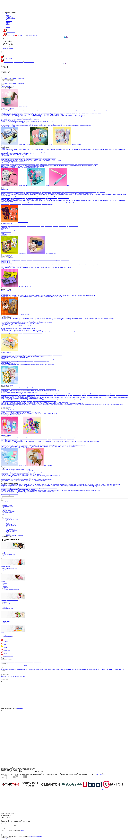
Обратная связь (9, 17)
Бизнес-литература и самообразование (9, 192)
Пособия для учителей (115, 149)
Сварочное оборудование (43, 491)
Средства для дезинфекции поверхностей (22, 397)
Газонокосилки (26, 490)
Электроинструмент (5, 484)
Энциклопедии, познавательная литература (60, 194)
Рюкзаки (20, 152)
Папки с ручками (13, 153)
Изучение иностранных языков (81, 149)
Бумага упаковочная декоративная (18, 260)
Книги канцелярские (57, 355)
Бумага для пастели (80, 110)
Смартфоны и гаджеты (6, 476)
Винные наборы (81, 445)
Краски (27, 158)
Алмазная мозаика (5, 228)
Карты (13, 162)
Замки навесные (21, 492)
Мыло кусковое (52, 389)
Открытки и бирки (65, 260)
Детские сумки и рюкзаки (32, 152)
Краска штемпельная (37, 333)
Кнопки (21, 330)
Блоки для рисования (46, 165)
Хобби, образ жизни (62, 193)
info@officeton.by (101, 774)
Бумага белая (13, 356)
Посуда (2, 445)
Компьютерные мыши (30, 166)
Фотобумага (27, 356)
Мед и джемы (13, 414)
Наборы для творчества (6, 232)
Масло (32, 114)
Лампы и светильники (6, 443)
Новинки (38, 669)
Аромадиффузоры (74, 403)
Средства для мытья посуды (30, 395)
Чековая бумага (16, 361)
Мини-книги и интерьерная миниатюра (44, 199)
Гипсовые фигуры (79, 441)
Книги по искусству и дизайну (8, 196)
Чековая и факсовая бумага (7, 361)
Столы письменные (21, 437)
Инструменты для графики (33, 119)
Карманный (10, 469)
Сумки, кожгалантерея (6, 295)
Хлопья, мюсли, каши (53, 413)
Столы (2, 437)
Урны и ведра (77, 399)
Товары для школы (7, 505)
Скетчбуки (10, 110)
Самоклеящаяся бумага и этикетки (8, 359)
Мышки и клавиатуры (6, 473)
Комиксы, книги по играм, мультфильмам (79, 194)
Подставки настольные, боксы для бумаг (35, 331)
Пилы (93, 484)
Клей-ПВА (20, 325)
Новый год (17, 266)
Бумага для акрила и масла (43, 110)
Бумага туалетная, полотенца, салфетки (10, 387)
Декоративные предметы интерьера (9, 441)
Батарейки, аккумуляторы (24, 471)
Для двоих (68, 226)
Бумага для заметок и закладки (8, 357)
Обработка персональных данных (51, 669)
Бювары (47, 331)
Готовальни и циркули (37, 160)
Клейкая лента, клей (5, 325)
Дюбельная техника (12, 489)
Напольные (19, 121)
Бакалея (2, 415)
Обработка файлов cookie (107, 669)
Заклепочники (64, 485)
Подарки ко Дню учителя (97, 264)
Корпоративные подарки (6, 263)
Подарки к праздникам (6, 264)
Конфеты (12, 412)
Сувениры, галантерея (11, 526)
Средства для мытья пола (73, 395)
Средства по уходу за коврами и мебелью (10, 396)
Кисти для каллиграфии (59, 125)
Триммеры (90, 490)
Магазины (8, 16)
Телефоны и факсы (47, 479)
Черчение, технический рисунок (8, 126)
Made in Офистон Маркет (9, 511)
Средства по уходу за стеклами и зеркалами (118, 395)
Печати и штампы (16, 333)
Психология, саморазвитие (21, 193)
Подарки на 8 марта (41, 264)
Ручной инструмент (5, 486)
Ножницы (49, 160)
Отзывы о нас (9, 662)
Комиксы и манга (41, 198)
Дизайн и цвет (50, 196)
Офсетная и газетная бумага (42, 361)
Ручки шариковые (8, 319)
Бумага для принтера (5, 356)
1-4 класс (33, 149)
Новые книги (4, 190)
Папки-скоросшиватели (27, 318)
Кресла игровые (62, 439)
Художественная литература (16, 194)
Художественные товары (11, 520)
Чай (9, 409)
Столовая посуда (28, 445)
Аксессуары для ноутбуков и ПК (23, 475)
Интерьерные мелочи (95, 441)
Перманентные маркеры (20, 322)
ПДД (13, 150)
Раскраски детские (93, 194)
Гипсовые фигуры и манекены (8, 120)
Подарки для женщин (5, 261)
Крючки (121, 404)
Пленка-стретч (18, 404)
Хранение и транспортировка (7, 494)
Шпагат (51, 404)
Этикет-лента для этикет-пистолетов (37, 359)
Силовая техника (4, 491)
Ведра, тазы (14, 492)
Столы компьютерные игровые (67, 437)
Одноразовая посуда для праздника (64, 267)
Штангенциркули (53, 488)
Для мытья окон (16, 405)
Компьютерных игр (16, 204)
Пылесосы (34, 478)
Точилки (45, 160)
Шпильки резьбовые (30, 489)
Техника (8, 534)
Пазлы (2, 229)
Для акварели (15, 115)
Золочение (79, 125)
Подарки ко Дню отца (63, 264)
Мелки (54, 158)
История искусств (58, 196)
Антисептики (14, 389)
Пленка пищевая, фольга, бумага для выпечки (73, 404)
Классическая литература (19, 198)
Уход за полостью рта (18, 402)
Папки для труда (30, 153)
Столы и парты (21, 161)
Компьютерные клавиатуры (27, 473)
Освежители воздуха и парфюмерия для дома (11, 403)
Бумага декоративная (18, 110)
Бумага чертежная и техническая (8, 364)
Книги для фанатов (5, 204)
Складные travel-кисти (61, 115)
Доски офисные (44, 446)
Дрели (21, 484)
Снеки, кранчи (26, 413)
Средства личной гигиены (7, 402)
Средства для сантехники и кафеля (59, 395)
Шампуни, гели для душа (40, 402)
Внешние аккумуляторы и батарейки (9, 471)
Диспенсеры (3, 393)
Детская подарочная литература (42, 194)
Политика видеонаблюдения (66, 669)
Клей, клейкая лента (58, 404)
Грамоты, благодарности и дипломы (37, 159)
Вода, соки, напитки (5, 411)
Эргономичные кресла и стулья (26, 439)
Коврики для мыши (39, 166)
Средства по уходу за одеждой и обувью (110, 404)
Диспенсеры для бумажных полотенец (47, 393)
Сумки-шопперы (15, 295)
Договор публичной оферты (79, 669)
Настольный (16, 469)
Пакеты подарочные (55, 260)
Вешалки (13, 442)
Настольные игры (15, 167)
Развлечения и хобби (10, 524)
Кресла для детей (14, 161)
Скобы (33, 328)
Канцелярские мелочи (6, 330)
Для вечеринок (22, 226)
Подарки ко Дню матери (52, 264)
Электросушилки (114, 393)
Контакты (8, 19)
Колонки (47, 476)
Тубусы (24, 122)
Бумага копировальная (35, 364)
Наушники (42, 476)
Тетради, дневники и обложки (7, 159)
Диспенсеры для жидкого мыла (14, 393)
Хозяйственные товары (6, 492)
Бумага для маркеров (71, 110)
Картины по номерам (5, 227)
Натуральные (46, 115)
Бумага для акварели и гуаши (30, 110)
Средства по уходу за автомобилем (93, 404)
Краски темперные (38, 114)
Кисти (64, 164)
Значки (60, 296)
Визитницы (30, 296)
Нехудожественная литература (8, 193)
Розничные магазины (8, 48)
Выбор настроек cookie (118, 669)
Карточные (16, 226)
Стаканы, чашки (23, 392)
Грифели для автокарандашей (35, 321)
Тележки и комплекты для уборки (96, 399)
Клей (53, 160)
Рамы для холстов (47, 117)
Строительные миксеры (72, 484)
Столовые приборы (14, 392)
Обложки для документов (68, 295)
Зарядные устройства (35, 471)
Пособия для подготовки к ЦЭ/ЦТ (66, 149)
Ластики (13, 160)
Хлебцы (45, 413)
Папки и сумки (18, 122)
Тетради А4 (49, 355)
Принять (8, 837)
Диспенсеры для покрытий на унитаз (81, 393)
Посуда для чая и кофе (19, 445)
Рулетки (31, 488)
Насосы (17, 491)
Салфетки (29, 387)
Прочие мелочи (37, 330)
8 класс (47, 149)
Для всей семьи (29, 226)
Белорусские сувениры (6, 290)
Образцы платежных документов (93, 669)
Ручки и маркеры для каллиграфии (38, 125)
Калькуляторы (4, 469)
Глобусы (10, 162)
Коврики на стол (43, 164)
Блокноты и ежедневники (6, 355)
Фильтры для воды (73, 445)
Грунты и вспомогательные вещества (9, 116)
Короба (47, 404)
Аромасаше (80, 403)
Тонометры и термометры (64, 402)
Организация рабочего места (7, 331)
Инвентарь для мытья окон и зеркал (65, 399)
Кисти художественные (6, 115)
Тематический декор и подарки (8, 266)
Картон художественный (18, 111)
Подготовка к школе (93, 149)
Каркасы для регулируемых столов (34, 437)
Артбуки (41, 204)
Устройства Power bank (19, 166)
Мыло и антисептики (5, 389)
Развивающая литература (29, 194)
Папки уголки (15, 318)
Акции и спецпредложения (7, 669)
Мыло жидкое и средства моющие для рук (39, 389)
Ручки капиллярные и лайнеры (21, 113)
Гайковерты (64, 484)
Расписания (26, 159)
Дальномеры (17, 488)
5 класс (36, 149)
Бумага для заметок (19, 357)
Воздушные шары (15, 267)
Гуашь (29, 114)
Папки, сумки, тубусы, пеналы (8, 122)
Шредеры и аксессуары (14, 479)
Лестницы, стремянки (30, 492)
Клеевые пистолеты (82, 484)
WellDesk (26, 665)
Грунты (19, 116)
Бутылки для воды (53, 445)
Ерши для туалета (84, 399)
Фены (49, 478)
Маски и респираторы (22, 390)
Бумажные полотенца (37, 387)
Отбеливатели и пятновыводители (48, 401)
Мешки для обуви (42, 152)
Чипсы (31, 413)
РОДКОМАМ (4, 148)
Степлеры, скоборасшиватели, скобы (9, 328)
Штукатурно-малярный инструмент (34, 486)
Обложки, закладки (50, 159)
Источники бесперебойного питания (33, 480)
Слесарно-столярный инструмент (17, 486)
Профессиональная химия (6, 397)
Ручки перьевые (39, 319)
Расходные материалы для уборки (19, 399)
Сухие (7, 324)
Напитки (29, 411)
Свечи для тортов (52, 267)
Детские (42, 226)
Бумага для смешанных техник (113, 110)
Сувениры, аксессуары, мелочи (8, 296)
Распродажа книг (4, 189)
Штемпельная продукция (6, 333)
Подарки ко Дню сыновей (85, 264)
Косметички (59, 295)
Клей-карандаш (13, 325)
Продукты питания (10, 531)
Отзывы (8, 22)
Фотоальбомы (20, 441)
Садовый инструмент (5, 490)
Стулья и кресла (4, 439)
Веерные (40, 115)
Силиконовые (70, 115)
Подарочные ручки (65, 319)
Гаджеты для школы (5, 166)
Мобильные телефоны (16, 476)
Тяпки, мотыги (96, 490)
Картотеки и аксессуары (54, 331)
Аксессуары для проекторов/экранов (67, 446)
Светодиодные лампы (13, 480)
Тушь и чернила (50, 125)
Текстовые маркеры (9, 322)
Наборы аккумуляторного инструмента (77, 485)
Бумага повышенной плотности (37, 356)
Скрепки (13, 330)
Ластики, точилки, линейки (7, 323)
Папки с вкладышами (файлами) (59, 318)
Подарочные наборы (96, 113)
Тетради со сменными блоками (39, 355)
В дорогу (11, 226)
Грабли (31, 490)
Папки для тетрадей (21, 153)
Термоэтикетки (49, 359)
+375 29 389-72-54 (11, 32)
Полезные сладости (5, 414)
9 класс (51, 149)
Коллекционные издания (29, 199)
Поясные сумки (22, 295)
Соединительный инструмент (74, 486)
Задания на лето (22, 149)
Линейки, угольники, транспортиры (23, 160)
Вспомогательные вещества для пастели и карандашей (93, 116)
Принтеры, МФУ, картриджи (38, 475)
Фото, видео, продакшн (99, 192)
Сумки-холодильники (51, 295)
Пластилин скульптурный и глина (43, 124)
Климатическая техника (42, 478)
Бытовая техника (4, 478)
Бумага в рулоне (32, 361)
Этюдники (30, 121)
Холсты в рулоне (38, 117)
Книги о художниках (42, 196)
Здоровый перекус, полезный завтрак (9, 413)
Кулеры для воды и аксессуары (25, 478)
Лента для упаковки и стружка (44, 260)
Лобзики (90, 484)
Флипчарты (38, 446)
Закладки (26, 357)
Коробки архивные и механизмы (74, 318)
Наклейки (3, 233)
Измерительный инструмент (7, 488)
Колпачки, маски (43, 267)
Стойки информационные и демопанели (25, 446)
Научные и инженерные (24, 469)
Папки (2, 318)
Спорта (33, 204)
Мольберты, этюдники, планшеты (8, 121)
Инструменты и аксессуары (85, 113)
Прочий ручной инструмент (99, 486)
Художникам (6, 507)
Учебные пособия (5, 149)
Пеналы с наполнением (21, 154)
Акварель (22, 114)
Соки (25, 411)
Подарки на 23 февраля (31, 264)
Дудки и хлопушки (35, 267)
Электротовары (4, 480)
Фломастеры (32, 158)
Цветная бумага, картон (19, 158)
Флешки (12, 166)
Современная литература (31, 198)
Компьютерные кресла (13, 439)
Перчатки (42, 390)
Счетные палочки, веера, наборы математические (77, 164)
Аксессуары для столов (54, 437)
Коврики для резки (30, 124)
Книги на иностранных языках (8, 202)
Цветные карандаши (40, 158)
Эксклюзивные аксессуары (21, 296)
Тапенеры (82, 490)
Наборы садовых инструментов (44, 490)
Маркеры (49, 113)
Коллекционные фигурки (6, 234)
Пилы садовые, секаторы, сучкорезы (60, 490)
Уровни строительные (44, 488)
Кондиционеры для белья (26, 401)
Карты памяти (23, 470)
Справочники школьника (104, 149)
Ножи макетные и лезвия (20, 124)
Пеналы (27, 122)
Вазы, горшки (38, 441)
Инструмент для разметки (87, 486)
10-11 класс (55, 149)
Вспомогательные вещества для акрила (31, 116)
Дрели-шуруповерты (15, 484)
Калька (42, 364)
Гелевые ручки (31, 113)
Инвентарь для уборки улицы (50, 399)
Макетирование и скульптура (7, 124)
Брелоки (35, 296)
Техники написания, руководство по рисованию (26, 196)
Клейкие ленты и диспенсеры (35, 325)
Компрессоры (12, 491)
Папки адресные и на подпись (107, 318)
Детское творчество (5, 158)
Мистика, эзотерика (87, 193)
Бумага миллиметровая (25, 364)
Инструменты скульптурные (57, 124)
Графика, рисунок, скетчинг (7, 113)
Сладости (3, 412)
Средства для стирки (5, 401)
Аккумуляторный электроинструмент (9, 485)
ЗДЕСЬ (22, 830)
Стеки (61, 164)
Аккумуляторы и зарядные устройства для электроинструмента (100, 485)
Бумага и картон (4, 110)
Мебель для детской (5, 161)
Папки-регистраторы (47, 318)
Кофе (11, 409)
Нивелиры (26, 488)
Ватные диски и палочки (51, 402)
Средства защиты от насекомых (52, 390)
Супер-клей (25, 325)
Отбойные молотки (56, 484)
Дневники (21, 159)
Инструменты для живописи (20, 119)
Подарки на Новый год (73, 264)
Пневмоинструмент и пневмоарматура (28, 491)
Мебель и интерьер (10, 532)
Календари (3, 365)
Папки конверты (7, 318)
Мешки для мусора (5, 391)
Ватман (17, 364)
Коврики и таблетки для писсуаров (61, 403)
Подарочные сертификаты (7, 257)
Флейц (32, 115)
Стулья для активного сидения (40, 439)
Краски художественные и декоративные (10, 114)
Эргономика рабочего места (22, 442)
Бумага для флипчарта (6, 362)
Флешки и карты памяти (6, 470)
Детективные (55, 226)
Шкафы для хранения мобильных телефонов (21, 447)
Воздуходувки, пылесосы (16, 490)
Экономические (62, 226)
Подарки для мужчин (5, 262)
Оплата (7, 15)
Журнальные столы (79, 437)
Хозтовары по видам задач (7, 405)
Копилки (51, 296)
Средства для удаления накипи (86, 395)
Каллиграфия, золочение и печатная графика (11, 125)
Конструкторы (4, 235)
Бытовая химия (4, 395)
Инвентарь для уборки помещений (35, 399)
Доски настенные (64, 441)
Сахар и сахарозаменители (19, 409)
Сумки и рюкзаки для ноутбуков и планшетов (84, 295)
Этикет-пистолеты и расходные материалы (63, 359)
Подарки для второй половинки (18, 264)
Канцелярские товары (6, 160)
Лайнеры (36, 115)
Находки (3, 268)
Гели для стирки (36, 401)
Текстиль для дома (55, 441)
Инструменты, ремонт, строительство (14, 535)
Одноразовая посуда (5, 392)
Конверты (3, 358)
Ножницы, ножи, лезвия (6, 327)
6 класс (40, 149)
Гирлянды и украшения (25, 267)
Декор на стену (86, 441)
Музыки (37, 204)
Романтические (36, 226)
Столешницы (46, 437)
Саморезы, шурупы (21, 489)
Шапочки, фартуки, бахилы (33, 390)
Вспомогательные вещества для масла (48, 116)
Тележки (16, 494)
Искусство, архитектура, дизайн (80, 202)
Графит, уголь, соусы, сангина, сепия (69, 113)
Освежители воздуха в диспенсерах (44, 403)
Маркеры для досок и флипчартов (44, 322)
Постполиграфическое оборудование (34, 479)
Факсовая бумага (24, 361)
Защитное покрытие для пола (67, 331)
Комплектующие (70, 439)
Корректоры (3, 324)
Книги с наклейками (103, 194)
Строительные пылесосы (100, 484)
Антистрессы (41, 296)
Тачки (86, 490)
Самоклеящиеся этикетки (22, 359)
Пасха (21, 266)
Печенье (16, 412)
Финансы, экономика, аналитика (49, 192)
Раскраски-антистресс (19, 230)
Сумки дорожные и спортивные (38, 295)
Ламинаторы (23, 479)
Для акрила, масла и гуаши (24, 115)
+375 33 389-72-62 (21, 35)
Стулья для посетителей (53, 439)
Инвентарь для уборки (6, 399)
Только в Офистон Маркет (7, 88)
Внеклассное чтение (13, 149)
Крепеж (2, 489)
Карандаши (54, 113)
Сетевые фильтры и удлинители (52, 475)
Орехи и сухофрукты (38, 413)
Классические (74, 226)
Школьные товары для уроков (7, 164)
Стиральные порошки (15, 401)
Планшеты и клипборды (38, 121)
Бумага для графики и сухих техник (58, 110)
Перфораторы (26, 484)
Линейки (22, 488)
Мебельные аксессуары (6, 442)
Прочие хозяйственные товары (8, 404)
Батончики (20, 413)
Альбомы (12, 158)
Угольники (35, 488)
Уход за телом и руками (28, 402)
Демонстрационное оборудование (8, 446)
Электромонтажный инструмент (49, 486)
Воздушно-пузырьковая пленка (39, 404)
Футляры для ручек (56, 319)
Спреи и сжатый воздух (37, 474)
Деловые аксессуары (79, 331)
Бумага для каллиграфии (100, 110)
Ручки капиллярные (30, 319)
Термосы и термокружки (63, 445)
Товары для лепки (49, 158)
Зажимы (17, 330)
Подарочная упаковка (5, 260)
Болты (5, 489)
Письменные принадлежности (8, 156)
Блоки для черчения (49, 364)
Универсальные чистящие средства (16, 395)
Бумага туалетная (23, 387)
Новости (8, 24)
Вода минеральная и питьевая (17, 411)
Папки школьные (4, 153)
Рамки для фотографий (29, 441)
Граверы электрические (35, 484)
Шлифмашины (44, 484)
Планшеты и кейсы (87, 318)
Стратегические (48, 226)
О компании (9, 21)
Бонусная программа (10, 18)
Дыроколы (3, 329)
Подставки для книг (34, 164)
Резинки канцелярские (28, 330)
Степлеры (20, 328)
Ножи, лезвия (57, 160)
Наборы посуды (35, 445)
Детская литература (5, 194)
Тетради (16, 159)
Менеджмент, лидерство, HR (34, 192)
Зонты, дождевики (5, 294)
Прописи (28, 149)
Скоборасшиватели (27, 328)
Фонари (44, 480)
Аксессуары (83, 115)
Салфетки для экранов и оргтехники (23, 474)
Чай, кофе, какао (4, 409)
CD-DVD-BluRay (31, 470)
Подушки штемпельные (26, 333)
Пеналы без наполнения (10, 154)
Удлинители (51, 491)
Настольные (24, 121)
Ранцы (23, 152)
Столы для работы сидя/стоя (10, 437)
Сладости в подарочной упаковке (34, 412)
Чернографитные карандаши (34, 165)
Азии (11, 204)
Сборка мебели (25, 662)
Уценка (7, 28)
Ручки (16, 156)
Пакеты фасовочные (26, 404)
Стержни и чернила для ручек (77, 319)
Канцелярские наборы (6, 155)
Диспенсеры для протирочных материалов (100, 393)
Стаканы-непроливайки (24, 164)
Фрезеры (50, 484)
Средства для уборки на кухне (44, 395)
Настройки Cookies (37, 836)
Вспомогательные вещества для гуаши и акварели (69, 116)
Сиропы (27, 409)
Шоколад (7, 412)
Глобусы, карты (4, 162)
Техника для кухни (13, 478)
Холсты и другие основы (6, 117)
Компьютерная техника (6, 475)
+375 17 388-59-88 (32, 35)
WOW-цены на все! (7, 512)
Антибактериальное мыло (23, 389)
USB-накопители (16, 470)
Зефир (24, 412)
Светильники (21, 480)
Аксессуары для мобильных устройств (31, 476)
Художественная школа (6, 165)
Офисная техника (5, 479)
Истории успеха (60, 192)
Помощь (10, 665)
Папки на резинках (37, 318)
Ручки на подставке (47, 319)
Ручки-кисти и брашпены (41, 113)
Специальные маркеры (31, 322)
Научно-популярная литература (50, 193)
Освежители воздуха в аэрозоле (29, 403)
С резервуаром (77, 115)
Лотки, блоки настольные (20, 331)
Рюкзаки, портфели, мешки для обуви (9, 152)
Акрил (25, 114)
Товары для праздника (6, 267)
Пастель (59, 113)
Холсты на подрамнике (29, 117)
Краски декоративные (48, 114)
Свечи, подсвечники (46, 441)
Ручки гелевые (15, 319)
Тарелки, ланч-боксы (32, 392)
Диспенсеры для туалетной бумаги (64, 393)
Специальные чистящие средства (27, 396)
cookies (30, 836)
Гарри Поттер (69, 202)
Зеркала (72, 441)
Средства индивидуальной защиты (9, 390)
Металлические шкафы (6, 447)
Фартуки (17, 164)
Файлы (20, 318)
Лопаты (35, 490)
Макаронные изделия (12, 415)
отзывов (20, 708)
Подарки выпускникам (6, 167)
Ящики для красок (48, 121)
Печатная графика (86, 125)
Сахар (5, 415)
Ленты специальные (62, 486)
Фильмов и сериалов (26, 204)
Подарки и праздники (11, 525)
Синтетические (52, 115)
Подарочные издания (5, 199)
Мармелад (20, 412)
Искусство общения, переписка (72, 192)
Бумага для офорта (90, 110)
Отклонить (3, 837)
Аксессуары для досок (53, 446)
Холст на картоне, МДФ (17, 117)
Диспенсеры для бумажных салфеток (29, 393)
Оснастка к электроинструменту (114, 484)
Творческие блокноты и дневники (75, 193)
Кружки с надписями (5, 292)
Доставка (8, 13)
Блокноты (30, 355)
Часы (69, 441)
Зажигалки (46, 296)
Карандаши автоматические (22, 321)
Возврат (14, 665)
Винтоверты (50, 485)
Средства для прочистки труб (101, 395)
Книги (21, 167)
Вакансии (8, 27)
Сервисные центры (17, 662)
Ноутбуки (14, 475)
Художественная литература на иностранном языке (57, 198)
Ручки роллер (22, 319)
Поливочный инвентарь (74, 490)
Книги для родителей (5, 195)
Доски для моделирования (54, 164)
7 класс (43, 149)
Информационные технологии (86, 192)
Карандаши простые (10, 321)
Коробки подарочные (32, 260)
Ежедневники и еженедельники (20, 355)
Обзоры (7, 23)
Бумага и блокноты (10, 529)
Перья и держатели (25, 125)
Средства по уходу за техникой (8, 474)
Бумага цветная (20, 356)
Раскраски (25, 167)
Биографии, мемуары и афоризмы (35, 193)
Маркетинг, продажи (23, 192)
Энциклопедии (8, 150)
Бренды (7, 25)
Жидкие (11, 324)
